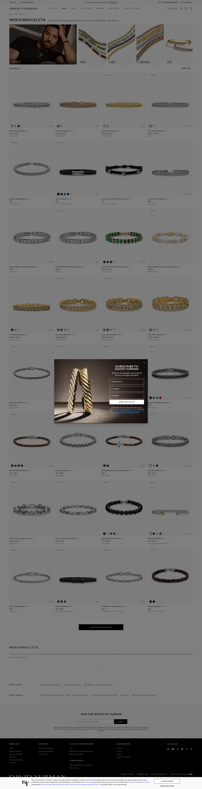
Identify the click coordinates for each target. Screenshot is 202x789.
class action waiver (118, 411)
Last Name (115, 395)
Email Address (116, 381)
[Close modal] (145, 361)
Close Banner (167, 781)
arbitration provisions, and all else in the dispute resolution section (129, 412)
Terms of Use (133, 409)
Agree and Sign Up (127, 402)
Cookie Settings (167, 786)
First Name (115, 389)
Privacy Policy (122, 409)
